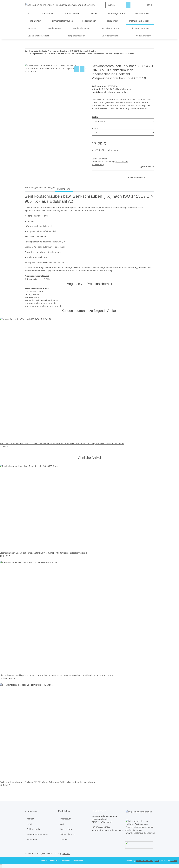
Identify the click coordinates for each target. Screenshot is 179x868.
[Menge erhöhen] (118, 177)
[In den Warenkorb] (27, 62)
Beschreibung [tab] (63, 188)
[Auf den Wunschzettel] (82, 69)
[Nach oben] (1, 866)
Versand (114, 150)
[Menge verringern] (94, 177)
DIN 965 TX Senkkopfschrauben (116, 89)
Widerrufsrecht (67, 834)
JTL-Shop (173, 860)
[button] (137, 5)
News (29, 824)
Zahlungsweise (34, 829)
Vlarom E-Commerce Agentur (147, 860)
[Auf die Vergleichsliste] (76, 69)
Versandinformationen (37, 834)
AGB (62, 824)
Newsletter (32, 839)
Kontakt (30, 818)
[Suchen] (128, 5)
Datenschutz (66, 829)
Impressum (65, 818)
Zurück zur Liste (31, 51)
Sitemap (64, 839)
